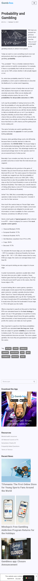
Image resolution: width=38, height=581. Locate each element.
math (28, 352)
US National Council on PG (9, 440)
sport (23, 356)
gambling (5, 352)
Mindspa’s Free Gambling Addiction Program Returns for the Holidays (17, 530)
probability (5, 356)
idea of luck (32, 42)
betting (8, 348)
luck (22, 352)
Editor (4, 22)
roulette (15, 356)
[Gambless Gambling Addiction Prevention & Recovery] (7, 2)
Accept (18, 578)
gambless (24, 348)
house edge (14, 352)
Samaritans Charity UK (8, 443)
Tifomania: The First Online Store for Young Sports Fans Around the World (19, 487)
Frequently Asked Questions (10, 446)
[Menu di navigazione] (34, 3)
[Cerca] (34, 382)
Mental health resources (9, 436)
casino (16, 348)
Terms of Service (6, 450)
